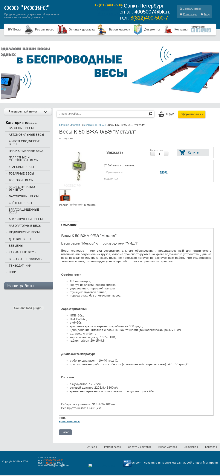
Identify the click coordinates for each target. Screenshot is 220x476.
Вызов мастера (119, 29)
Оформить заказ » (192, 114)
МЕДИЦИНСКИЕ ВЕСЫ (24, 232)
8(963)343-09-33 (111, 14)
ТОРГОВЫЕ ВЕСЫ (21, 180)
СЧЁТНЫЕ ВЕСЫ (20, 203)
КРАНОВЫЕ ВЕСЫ (21, 167)
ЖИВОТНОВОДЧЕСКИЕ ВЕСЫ (25, 143)
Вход (206, 14)
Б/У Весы (14, 29)
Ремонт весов (44, 29)
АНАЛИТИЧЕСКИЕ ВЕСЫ (26, 219)
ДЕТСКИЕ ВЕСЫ (20, 239)
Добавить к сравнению (121, 165)
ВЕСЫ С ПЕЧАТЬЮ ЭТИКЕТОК (22, 188)
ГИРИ (12, 272)
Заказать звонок (192, 9)
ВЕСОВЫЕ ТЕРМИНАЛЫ (25, 259)
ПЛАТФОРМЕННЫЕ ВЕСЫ (26, 150)
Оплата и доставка (82, 29)
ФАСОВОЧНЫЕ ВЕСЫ (24, 196)
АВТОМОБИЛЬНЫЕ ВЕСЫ (26, 134)
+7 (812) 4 (48, 462)
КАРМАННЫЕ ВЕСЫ (22, 252)
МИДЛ (164, 172)
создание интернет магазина (164, 462)
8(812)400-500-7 (149, 18)
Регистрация (190, 14)
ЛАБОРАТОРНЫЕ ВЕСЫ (25, 225)
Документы (152, 29)
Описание (69, 225)
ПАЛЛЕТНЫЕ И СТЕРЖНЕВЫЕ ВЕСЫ (23, 159)
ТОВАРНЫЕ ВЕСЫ (21, 173)
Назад (65, 432)
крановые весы (69, 421)
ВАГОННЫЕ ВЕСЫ (21, 128)
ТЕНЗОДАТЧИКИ (20, 265)
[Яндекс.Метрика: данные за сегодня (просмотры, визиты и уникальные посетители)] (102, 465)
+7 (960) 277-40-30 (110, 9)
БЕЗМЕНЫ (16, 245)
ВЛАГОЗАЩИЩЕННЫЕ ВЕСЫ (24, 211)
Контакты (181, 29)
